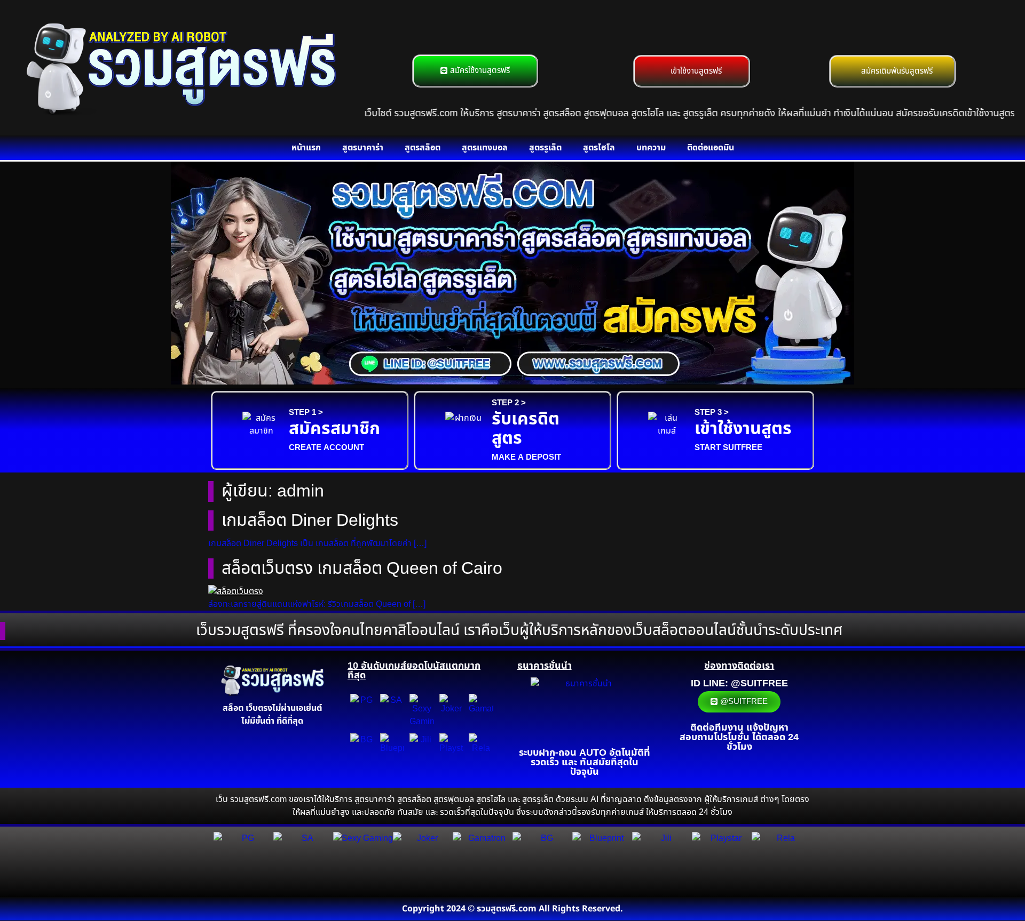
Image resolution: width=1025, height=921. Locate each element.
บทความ (651, 147)
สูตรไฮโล (599, 147)
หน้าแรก (306, 147)
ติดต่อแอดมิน (710, 147)
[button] (96, 275)
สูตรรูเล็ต (545, 147)
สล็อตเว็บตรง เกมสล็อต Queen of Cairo (362, 568)
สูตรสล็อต (422, 147)
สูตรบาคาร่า (362, 147)
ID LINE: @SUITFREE (739, 683)
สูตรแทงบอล (485, 147)
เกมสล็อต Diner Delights (310, 520)
